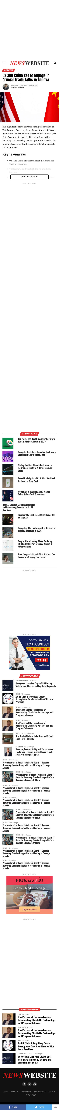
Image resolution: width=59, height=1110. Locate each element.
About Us (14, 1091)
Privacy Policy (39, 1091)
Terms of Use (26, 1091)
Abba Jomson (18, 88)
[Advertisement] (29, 30)
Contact (52, 1091)
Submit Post (31, 1095)
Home (6, 1091)
